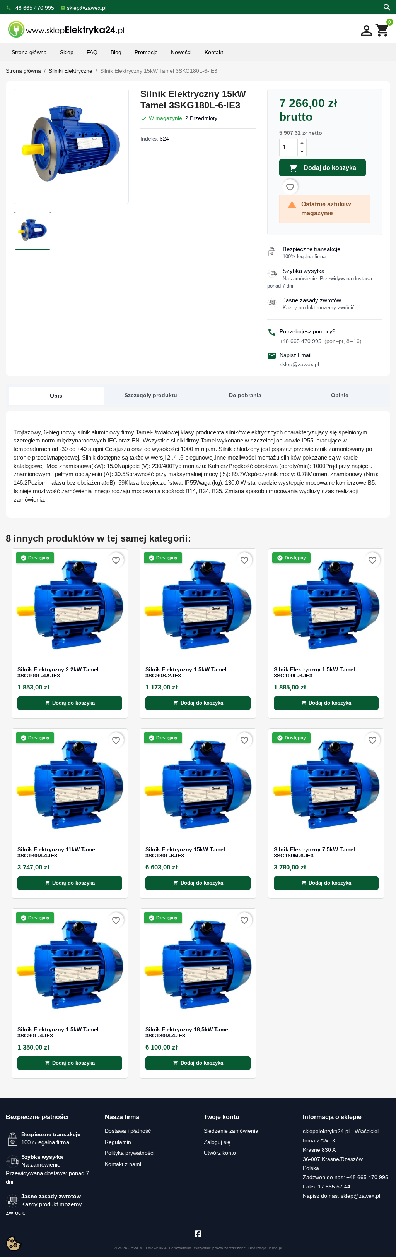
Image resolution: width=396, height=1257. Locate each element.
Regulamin (118, 1142)
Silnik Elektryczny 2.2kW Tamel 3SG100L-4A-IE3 (58, 673)
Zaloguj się (217, 1142)
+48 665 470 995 (321, 341)
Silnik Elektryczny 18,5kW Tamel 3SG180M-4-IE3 (187, 1033)
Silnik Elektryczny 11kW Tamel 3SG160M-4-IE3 (57, 853)
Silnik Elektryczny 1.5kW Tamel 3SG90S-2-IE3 (186, 673)
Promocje (146, 52)
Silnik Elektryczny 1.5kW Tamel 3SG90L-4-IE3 (58, 1033)
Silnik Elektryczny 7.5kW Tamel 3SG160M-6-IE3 (314, 853)
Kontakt (214, 52)
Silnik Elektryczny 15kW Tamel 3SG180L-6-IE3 (185, 853)
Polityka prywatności (129, 1153)
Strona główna (29, 52)
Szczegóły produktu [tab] (151, 395)
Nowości (181, 52)
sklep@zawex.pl (299, 364)
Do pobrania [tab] (245, 395)
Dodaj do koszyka (322, 168)
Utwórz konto (220, 1153)
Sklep (66, 52)
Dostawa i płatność (128, 1131)
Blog (116, 52)
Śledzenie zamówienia (231, 1131)
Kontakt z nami (123, 1164)
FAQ (92, 52)
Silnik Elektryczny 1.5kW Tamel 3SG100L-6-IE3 (314, 673)
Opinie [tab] (339, 395)
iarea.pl (275, 1248)
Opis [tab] (56, 396)
